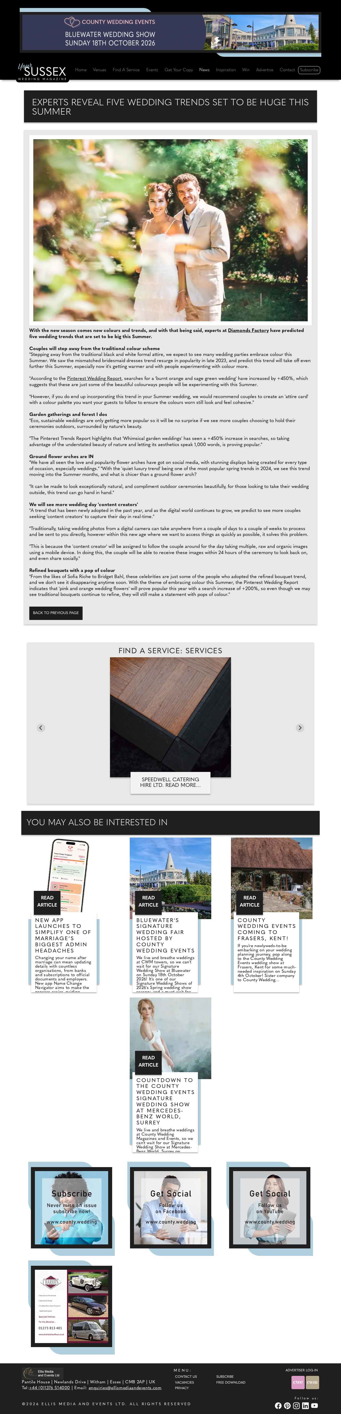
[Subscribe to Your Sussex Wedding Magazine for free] (71, 1207)
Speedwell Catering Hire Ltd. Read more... (170, 782)
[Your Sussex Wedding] (42, 73)
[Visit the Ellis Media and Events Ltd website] (42, 1374)
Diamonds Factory (248, 331)
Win (246, 70)
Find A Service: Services (171, 651)
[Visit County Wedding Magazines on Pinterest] (288, 1406)
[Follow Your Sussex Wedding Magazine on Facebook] (170, 1207)
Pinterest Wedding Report (94, 378)
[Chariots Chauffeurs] (71, 1306)
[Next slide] (300, 728)
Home (81, 70)
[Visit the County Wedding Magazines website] (312, 1382)
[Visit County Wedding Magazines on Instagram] (297, 1406)
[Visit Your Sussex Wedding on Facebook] (279, 1406)
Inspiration (226, 70)
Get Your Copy (179, 70)
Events (152, 70)
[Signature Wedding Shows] (170, 32)
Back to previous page (56, 613)
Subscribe (309, 70)
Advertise (264, 70)
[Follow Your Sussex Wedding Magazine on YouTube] (269, 1207)
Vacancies (184, 1382)
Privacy (182, 1388)
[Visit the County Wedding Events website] (298, 1382)
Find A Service (126, 70)
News (204, 70)
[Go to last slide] (41, 728)
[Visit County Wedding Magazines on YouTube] (315, 1406)
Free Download (230, 1382)
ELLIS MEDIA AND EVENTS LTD (83, 1404)
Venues (99, 70)
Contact (287, 70)
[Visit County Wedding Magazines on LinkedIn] (306, 1406)
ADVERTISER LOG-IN (302, 1370)
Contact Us (186, 1377)
